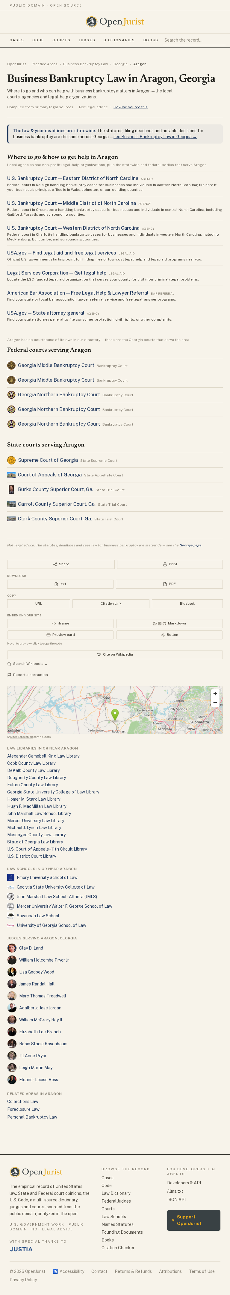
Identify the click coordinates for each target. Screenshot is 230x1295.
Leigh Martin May (35, 1067)
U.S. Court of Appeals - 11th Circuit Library (47, 849)
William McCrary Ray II (40, 1019)
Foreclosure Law (23, 1109)
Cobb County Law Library (31, 763)
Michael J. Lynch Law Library (34, 827)
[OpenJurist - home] (115, 22)
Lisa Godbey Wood (36, 972)
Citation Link (111, 603)
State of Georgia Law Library (35, 842)
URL (38, 603)
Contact (99, 1271)
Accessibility (68, 1271)
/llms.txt (175, 1191)
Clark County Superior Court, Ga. (55, 519)
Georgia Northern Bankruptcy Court (59, 394)
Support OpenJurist (187, 1220)
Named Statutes (118, 1224)
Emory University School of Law (47, 877)
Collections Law (22, 1101)
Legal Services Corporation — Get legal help (56, 273)
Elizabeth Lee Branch (40, 1031)
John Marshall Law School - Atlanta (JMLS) (57, 896)
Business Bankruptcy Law (85, 64)
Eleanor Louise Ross (38, 1079)
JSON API (176, 1199)
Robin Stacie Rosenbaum (43, 1043)
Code (38, 40)
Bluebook (187, 603)
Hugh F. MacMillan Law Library (36, 806)
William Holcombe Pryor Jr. (44, 960)
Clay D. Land (31, 948)
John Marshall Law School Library (39, 813)
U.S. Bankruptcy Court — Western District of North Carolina (73, 228)
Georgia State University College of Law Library (53, 792)
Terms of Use (202, 1271)
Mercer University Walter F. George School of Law (64, 906)
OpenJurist (16, 64)
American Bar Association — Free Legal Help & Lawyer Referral (78, 293)
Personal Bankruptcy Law (32, 1117)
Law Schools (114, 1216)
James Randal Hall (37, 984)
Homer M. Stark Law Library (33, 799)
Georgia (121, 64)
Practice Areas (45, 64)
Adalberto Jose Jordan (40, 1007)
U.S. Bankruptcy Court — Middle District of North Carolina (71, 203)
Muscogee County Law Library (36, 834)
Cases (17, 40)
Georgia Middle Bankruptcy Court (56, 365)
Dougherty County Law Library (36, 777)
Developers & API (184, 1182)
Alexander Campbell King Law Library (43, 756)
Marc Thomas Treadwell (42, 996)
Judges (87, 40)
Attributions (170, 1271)
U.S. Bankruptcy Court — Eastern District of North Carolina (72, 178)
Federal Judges (116, 1201)
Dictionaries (119, 40)
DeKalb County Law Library (33, 770)
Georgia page (191, 545)
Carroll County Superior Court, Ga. (57, 504)
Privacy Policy (23, 1279)
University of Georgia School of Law (51, 925)
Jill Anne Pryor (32, 1055)
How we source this (131, 107)
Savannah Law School (38, 915)
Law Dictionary (116, 1193)
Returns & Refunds (133, 1271)
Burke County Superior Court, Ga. (55, 489)
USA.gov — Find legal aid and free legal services (61, 253)
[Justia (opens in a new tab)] (21, 1249)
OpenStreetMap (21, 736)
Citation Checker (118, 1247)
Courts (61, 40)
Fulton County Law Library (32, 784)
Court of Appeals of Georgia (50, 475)
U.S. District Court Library (31, 856)
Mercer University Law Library (35, 820)
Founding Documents (122, 1232)
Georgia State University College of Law (56, 887)
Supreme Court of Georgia (48, 460)
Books (150, 40)
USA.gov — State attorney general (45, 313)
